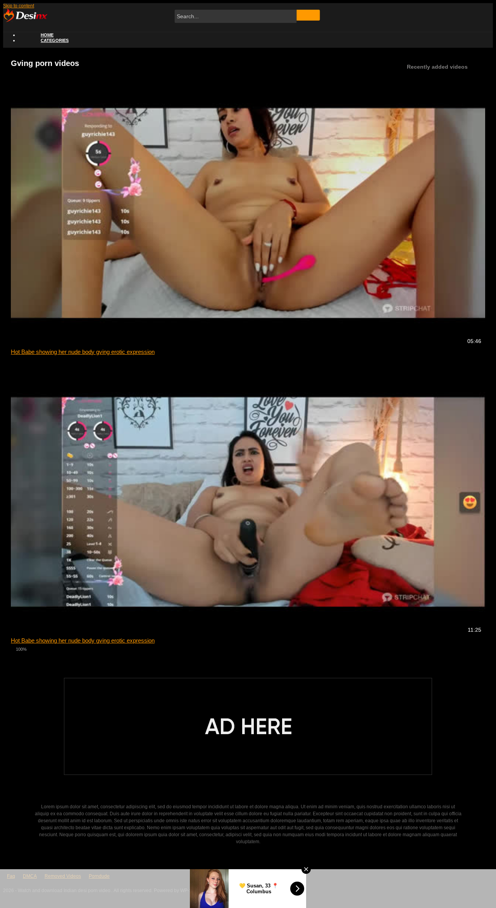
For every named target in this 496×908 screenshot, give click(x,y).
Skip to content (18, 6)
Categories (55, 40)
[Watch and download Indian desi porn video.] (25, 20)
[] (308, 15)
